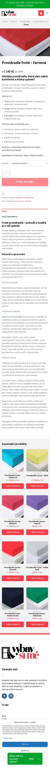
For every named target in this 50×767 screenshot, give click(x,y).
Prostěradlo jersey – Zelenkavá (37, 615)
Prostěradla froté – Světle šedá (37, 569)
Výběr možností (13, 486)
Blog (4, 716)
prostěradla (17, 316)
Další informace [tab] (10, 216)
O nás (4, 719)
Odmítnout (25, 750)
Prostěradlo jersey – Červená (12, 569)
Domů (4, 21)
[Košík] (41, 13)
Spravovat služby (8, 738)
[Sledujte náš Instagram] (11, 696)
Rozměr (5, 163)
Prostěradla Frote (40, 21)
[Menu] (46, 13)
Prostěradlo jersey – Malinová (12, 522)
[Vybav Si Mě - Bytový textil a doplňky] (9, 13)
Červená (15, 201)
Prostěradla (25, 21)
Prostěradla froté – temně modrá (13, 615)
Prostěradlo (27, 201)
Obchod (13, 21)
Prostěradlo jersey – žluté (37, 476)
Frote (26, 24)
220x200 (9, 201)
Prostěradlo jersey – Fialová (37, 522)
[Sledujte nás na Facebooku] (4, 696)
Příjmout (25, 744)
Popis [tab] (4, 211)
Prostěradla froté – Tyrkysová (13, 476)
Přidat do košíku (25, 182)
